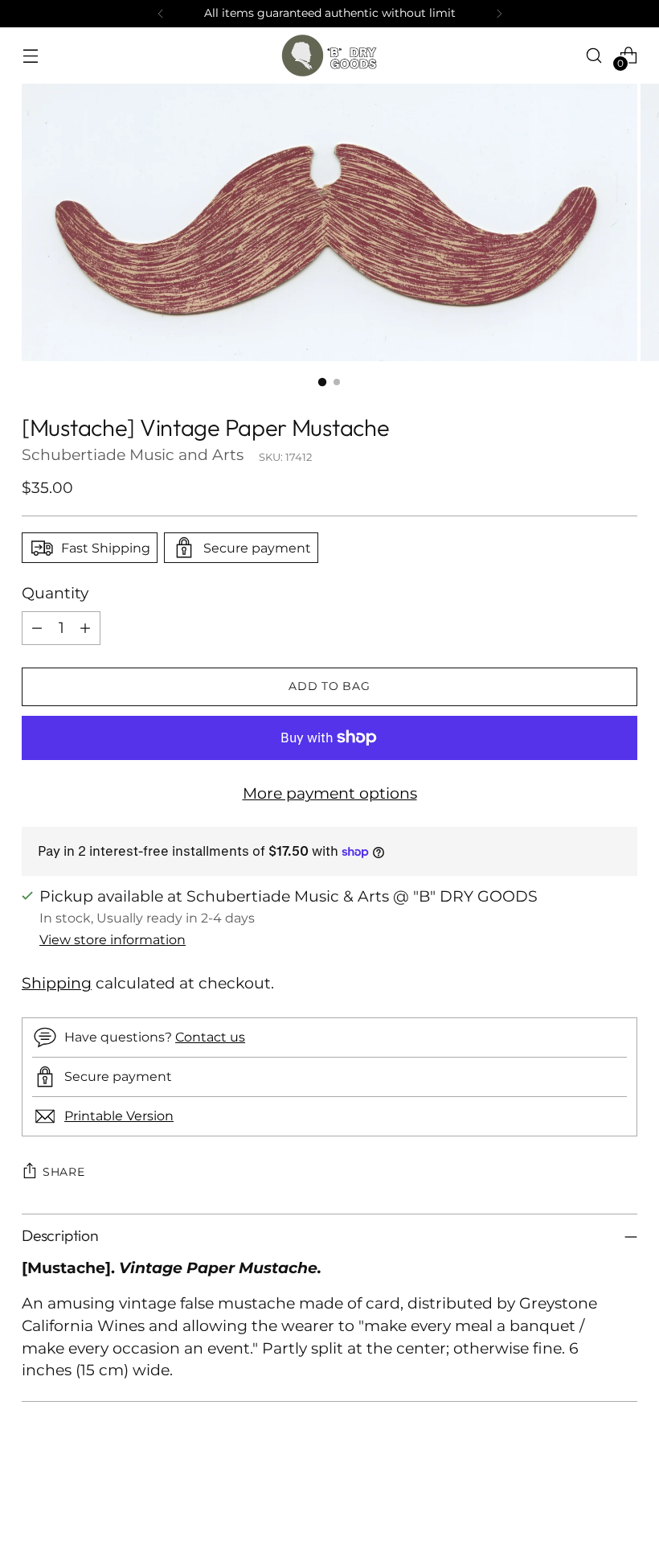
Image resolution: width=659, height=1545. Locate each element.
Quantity (55, 593)
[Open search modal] (594, 55)
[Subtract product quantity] (37, 628)
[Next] (499, 13)
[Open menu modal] (30, 55)
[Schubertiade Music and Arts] (329, 55)
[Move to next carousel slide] (623, 1489)
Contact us (210, 1037)
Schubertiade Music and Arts (133, 455)
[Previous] (160, 13)
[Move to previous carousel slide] (586, 1490)
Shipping (57, 983)
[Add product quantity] (85, 628)
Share (64, 1172)
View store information (112, 939)
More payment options (330, 793)
